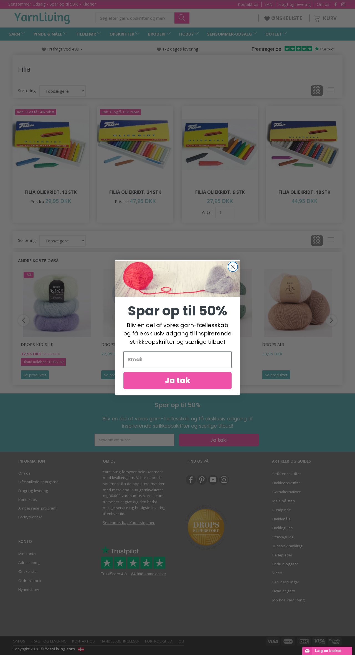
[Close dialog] (233, 267)
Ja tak (178, 380)
